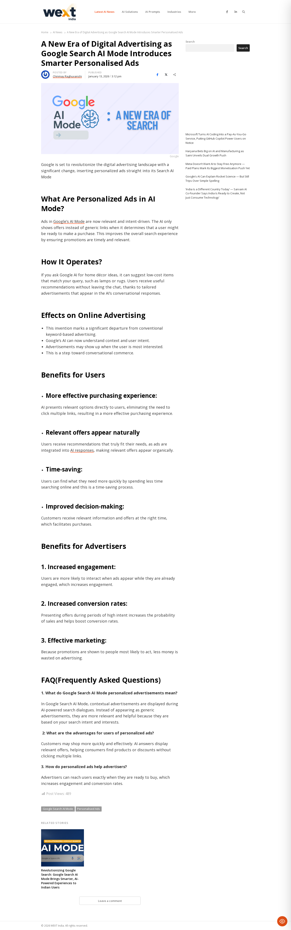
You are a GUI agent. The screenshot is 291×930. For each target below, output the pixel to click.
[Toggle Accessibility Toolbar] (282, 921)
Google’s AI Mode (69, 221)
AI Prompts (152, 12)
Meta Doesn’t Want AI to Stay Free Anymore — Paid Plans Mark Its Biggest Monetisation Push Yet (218, 166)
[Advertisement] (217, 92)
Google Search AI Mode (58, 809)
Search (190, 41)
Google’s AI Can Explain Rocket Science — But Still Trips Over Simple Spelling (217, 178)
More (192, 12)
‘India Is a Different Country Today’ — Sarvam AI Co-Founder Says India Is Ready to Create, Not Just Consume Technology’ (216, 193)
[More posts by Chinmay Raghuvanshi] (45, 73)
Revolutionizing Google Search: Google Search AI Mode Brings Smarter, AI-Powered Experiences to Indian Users (60, 878)
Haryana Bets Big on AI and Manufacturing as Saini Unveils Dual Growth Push (215, 153)
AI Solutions (130, 12)
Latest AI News (104, 12)
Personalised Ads (88, 809)
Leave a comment (110, 901)
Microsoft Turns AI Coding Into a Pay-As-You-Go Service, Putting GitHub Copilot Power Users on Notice (216, 138)
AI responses (82, 450)
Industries (174, 12)
